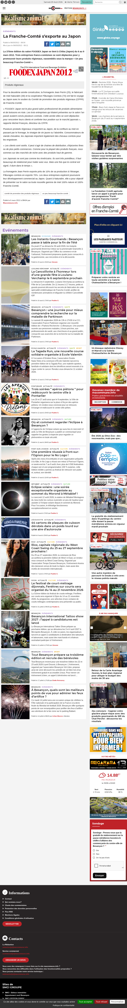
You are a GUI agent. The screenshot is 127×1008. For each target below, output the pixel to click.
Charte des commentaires (16, 905)
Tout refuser (101, 1001)
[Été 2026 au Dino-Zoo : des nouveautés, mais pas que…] (108, 420)
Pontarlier (36, 386)
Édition (68, 8)
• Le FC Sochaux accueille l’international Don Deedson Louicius (107, 92)
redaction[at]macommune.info (15, 947)
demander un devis (16, 960)
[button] (120, 2)
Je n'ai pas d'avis (103, 858)
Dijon (34, 580)
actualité (54, 269)
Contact (8, 899)
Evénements (9, 31)
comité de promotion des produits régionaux (21, 193)
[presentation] (91, 627)
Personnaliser (117, 1001)
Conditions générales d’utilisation (19, 918)
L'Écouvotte (37, 520)
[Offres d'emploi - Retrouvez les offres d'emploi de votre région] (108, 214)
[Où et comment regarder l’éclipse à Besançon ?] (15, 426)
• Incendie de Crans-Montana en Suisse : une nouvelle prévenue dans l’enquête (107, 100)
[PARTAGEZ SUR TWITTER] (52, 44)
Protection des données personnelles (21, 908)
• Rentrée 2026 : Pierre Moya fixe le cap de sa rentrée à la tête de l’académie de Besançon (107, 84)
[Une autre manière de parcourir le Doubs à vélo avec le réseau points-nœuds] (108, 557)
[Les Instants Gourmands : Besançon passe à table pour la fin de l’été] (15, 243)
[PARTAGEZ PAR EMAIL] (62, 44)
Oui (97, 850)
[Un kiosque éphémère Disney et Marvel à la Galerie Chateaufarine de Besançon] (108, 332)
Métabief (35, 484)
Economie (46, 236)
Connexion (116, 402)
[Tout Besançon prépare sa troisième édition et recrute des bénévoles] (15, 659)
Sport (79, 348)
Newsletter (12, 924)
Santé (67, 307)
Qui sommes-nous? (13, 902)
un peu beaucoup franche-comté (55, 193)
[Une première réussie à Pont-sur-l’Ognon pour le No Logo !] (15, 456)
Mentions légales (12, 915)
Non (97, 854)
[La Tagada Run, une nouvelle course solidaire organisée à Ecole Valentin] (15, 355)
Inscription (100, 402)
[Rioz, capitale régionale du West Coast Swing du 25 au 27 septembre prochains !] (15, 549)
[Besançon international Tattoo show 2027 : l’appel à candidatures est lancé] (15, 620)
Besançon (36, 236)
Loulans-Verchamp (40, 269)
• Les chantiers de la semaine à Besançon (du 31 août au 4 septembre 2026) (108, 118)
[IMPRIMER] (68, 44)
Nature (67, 419)
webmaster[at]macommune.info (15, 974)
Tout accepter (85, 1001)
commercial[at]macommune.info (16, 954)
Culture (64, 449)
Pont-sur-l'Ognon (39, 449)
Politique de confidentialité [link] (63, 1005)
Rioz (33, 542)
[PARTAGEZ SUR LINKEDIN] (57, 44)
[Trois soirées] (15, 393)
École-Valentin (38, 348)
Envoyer (99, 875)
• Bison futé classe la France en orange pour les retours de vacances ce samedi (108, 109)
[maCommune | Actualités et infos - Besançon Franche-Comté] (55, 8)
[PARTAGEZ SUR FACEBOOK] (46, 44)
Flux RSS (9, 912)
